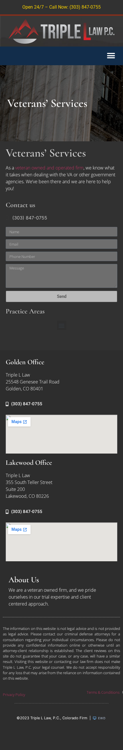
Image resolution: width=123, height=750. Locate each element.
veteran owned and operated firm (49, 168)
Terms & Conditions (103, 692)
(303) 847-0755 (29, 218)
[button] (110, 55)
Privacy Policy (14, 694)
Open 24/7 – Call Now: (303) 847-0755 (61, 7)
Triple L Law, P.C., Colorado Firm (58, 718)
